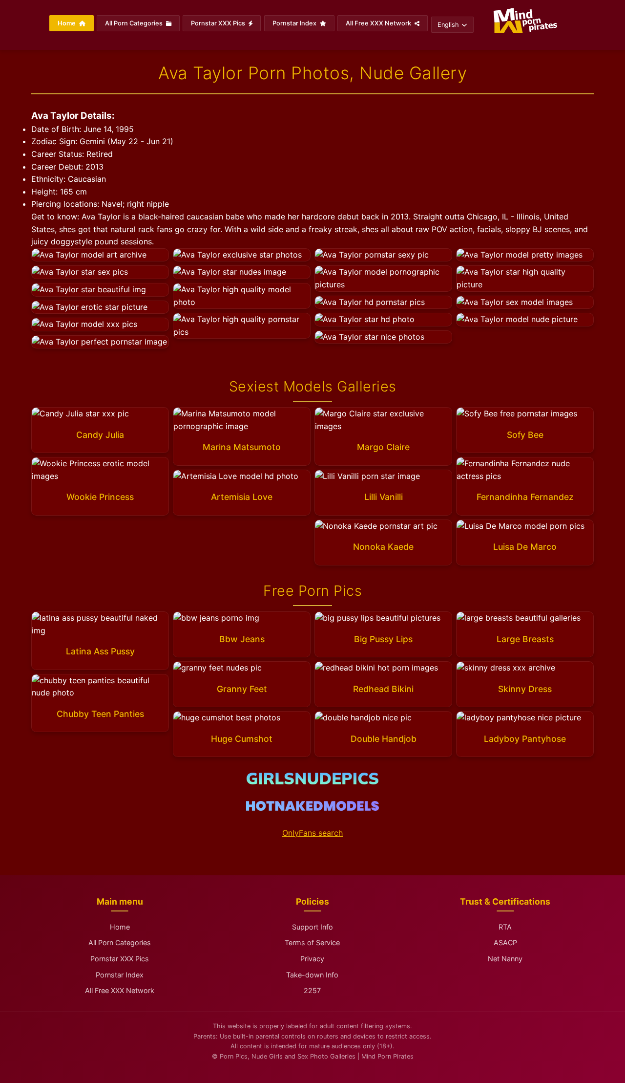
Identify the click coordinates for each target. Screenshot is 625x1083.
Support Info (312, 927)
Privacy (312, 958)
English (448, 24)
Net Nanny (505, 958)
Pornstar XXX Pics (219, 23)
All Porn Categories (134, 23)
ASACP (505, 942)
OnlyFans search (312, 833)
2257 (312, 990)
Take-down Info (312, 975)
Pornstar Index (295, 23)
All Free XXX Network (379, 23)
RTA (505, 927)
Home (67, 23)
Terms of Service (312, 942)
